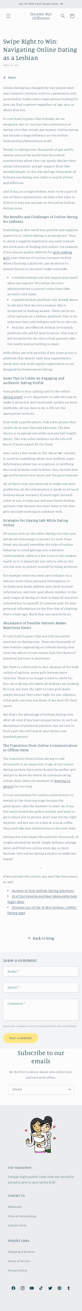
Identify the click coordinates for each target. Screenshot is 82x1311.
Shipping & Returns (21, 1251)
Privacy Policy (17, 1270)
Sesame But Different (34, 1308)
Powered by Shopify (57, 1308)
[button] (8, 16)
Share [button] (12, 77)
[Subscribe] (69, 1089)
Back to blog (43, 938)
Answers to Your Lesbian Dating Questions (43, 890)
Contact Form (17, 1225)
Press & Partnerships (22, 1216)
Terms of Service (19, 1261)
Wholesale (15, 1206)
